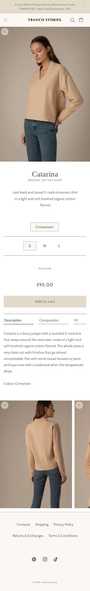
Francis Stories (50, 582)
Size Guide (45, 268)
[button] (6, 20)
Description (13, 320)
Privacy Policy (64, 524)
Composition (49, 320)
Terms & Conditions (63, 535)
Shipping (41, 524)
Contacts (23, 524)
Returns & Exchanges (28, 535)
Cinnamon (44, 227)
